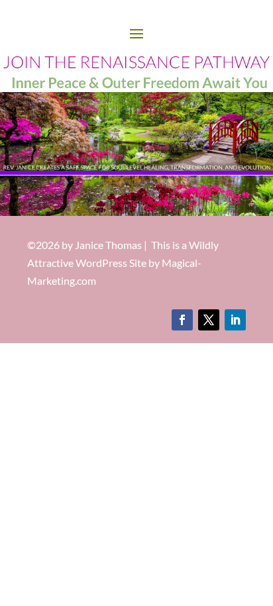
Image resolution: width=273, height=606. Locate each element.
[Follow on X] (208, 319)
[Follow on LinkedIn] (235, 319)
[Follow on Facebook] (182, 319)
